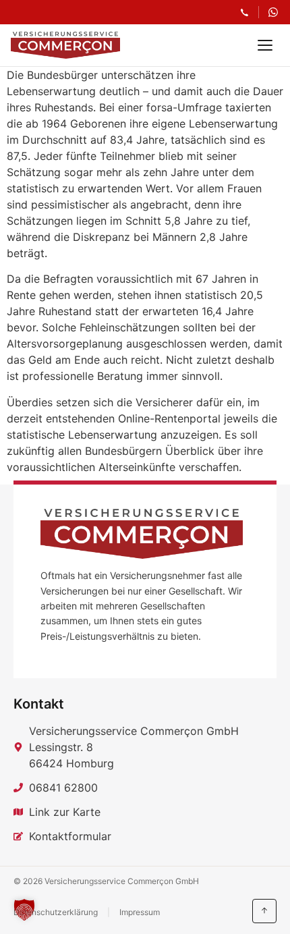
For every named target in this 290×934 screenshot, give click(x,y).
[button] (24, 909)
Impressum (139, 912)
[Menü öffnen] (265, 45)
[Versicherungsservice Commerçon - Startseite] (65, 45)
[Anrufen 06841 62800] (244, 12)
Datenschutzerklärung (55, 912)
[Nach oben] (264, 911)
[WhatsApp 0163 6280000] (273, 12)
